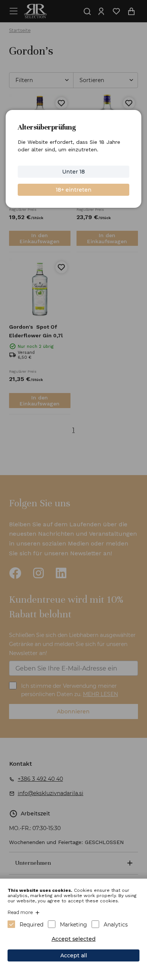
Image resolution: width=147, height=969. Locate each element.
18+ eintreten (74, 189)
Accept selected (74, 938)
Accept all (73, 955)
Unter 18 (73, 171)
